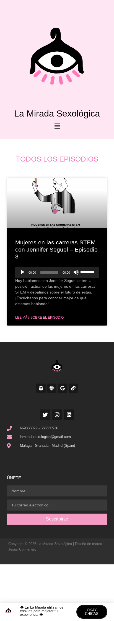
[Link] (73, 388)
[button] (57, 126)
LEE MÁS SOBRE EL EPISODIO (39, 317)
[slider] (88, 272)
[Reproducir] (22, 272)
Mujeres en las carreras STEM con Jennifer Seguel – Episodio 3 (56, 249)
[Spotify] (41, 388)
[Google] (62, 388)
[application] (57, 272)
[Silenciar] (76, 272)
